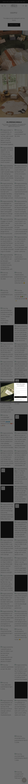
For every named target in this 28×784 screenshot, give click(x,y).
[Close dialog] (26, 383)
